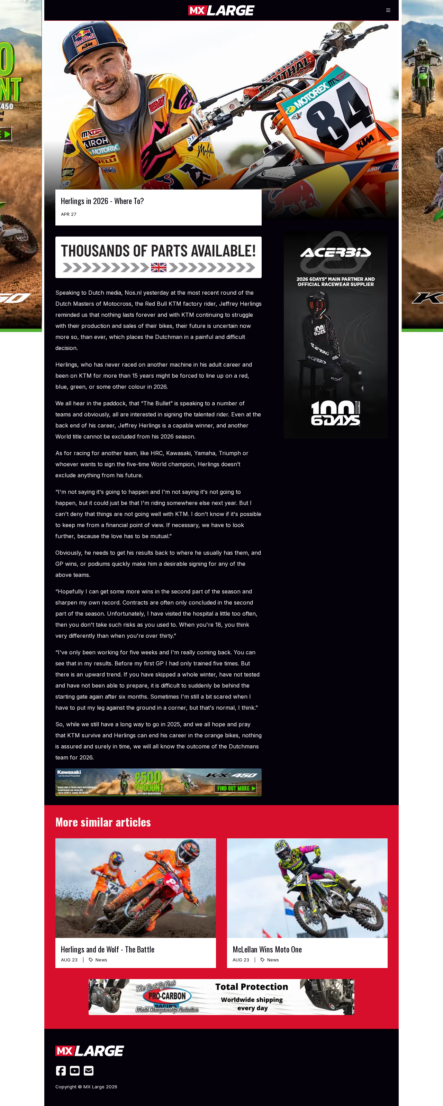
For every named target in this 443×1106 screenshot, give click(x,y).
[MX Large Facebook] (60, 1070)
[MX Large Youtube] (74, 1070)
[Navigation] (388, 10)
